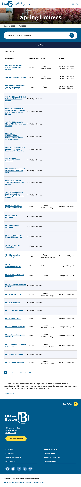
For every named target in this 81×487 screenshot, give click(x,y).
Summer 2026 (9, 26)
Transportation (49, 453)
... (16, 372)
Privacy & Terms (38, 482)
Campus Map (10, 461)
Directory (9, 449)
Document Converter (52, 457)
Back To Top (67, 404)
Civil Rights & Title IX (13, 457)
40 (21, 372)
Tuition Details (9, 393)
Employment (10, 453)
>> (30, 372)
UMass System (9, 482)
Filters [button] (42, 45)
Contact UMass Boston (16, 439)
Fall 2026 (22, 26)
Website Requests (50, 461)
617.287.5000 (10, 433)
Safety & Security (50, 449)
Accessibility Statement (23, 482)
